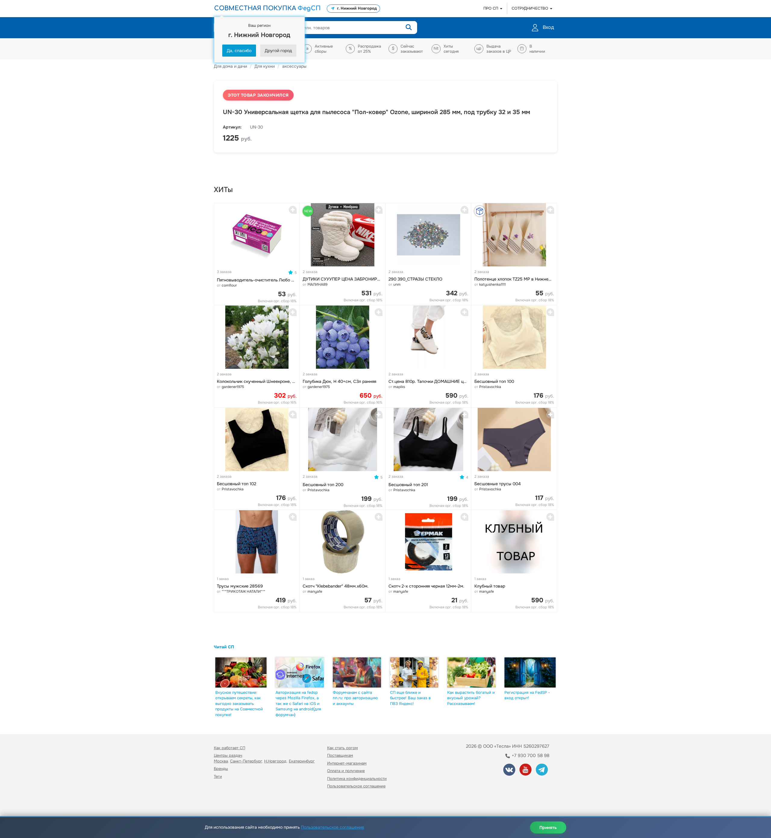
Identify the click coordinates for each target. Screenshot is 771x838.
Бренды (221, 768)
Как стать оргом (342, 747)
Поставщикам (340, 755)
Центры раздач (228, 755)
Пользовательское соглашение (356, 786)
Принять (548, 827)
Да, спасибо (239, 50)
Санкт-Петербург (246, 761)
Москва (221, 761)
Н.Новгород (275, 761)
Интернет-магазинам (347, 763)
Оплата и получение (346, 770)
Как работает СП (229, 747)
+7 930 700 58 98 (529, 756)
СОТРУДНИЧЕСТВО (530, 8)
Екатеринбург (302, 761)
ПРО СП (491, 8)
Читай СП (224, 647)
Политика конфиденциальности (357, 778)
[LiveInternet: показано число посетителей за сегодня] (227, 803)
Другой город (278, 50)
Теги (218, 776)
